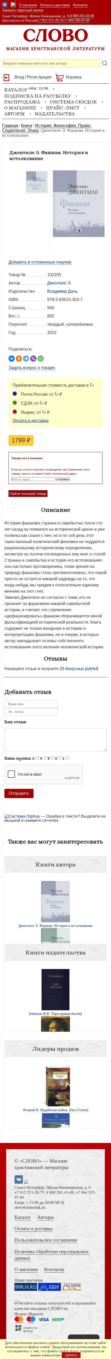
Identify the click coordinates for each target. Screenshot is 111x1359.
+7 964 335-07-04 (76, 20)
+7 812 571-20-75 (50, 20)
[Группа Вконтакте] (4, 5)
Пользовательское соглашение (45, 1239)
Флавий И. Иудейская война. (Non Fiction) (55, 1110)
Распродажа (22, 102)
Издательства (55, 113)
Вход (19, 77)
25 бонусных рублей (79, 668)
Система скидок (73, 102)
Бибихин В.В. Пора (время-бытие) (55, 1014)
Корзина (74, 77)
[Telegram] (26, 358)
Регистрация (39, 77)
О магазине (28, 5)
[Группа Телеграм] (13, 5)
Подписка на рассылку (37, 96)
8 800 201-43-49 (82, 16)
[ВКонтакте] (12, 358)
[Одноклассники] (19, 358)
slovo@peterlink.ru (29, 1207)
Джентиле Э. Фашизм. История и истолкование (55, 926)
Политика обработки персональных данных (51, 1254)
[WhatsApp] (40, 358)
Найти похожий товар (28, 493)
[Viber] (33, 358)
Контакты (80, 5)
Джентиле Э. (59, 283)
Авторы (14, 113)
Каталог (22, 1217)
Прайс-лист (63, 107)
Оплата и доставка (55, 5)
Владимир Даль (62, 291)
